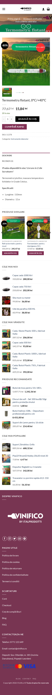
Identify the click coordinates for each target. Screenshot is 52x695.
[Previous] (6, 61)
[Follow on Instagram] (9, 538)
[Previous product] (28, 26)
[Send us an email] (19, 538)
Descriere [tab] (7, 155)
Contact (26, 679)
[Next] (45, 61)
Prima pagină (14, 18)
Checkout (6, 605)
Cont (4, 598)
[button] (3, 9)
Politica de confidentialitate (15, 574)
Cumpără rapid (14, 126)
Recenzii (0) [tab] (7, 161)
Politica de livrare (10, 555)
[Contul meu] (43, 9)
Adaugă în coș (27, 119)
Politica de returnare (12, 568)
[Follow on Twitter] (14, 538)
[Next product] (23, 26)
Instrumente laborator (26, 21)
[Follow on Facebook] (4, 538)
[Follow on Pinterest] (24, 538)
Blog (4, 618)
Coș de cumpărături (11, 611)
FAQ (4, 624)
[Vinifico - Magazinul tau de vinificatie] (26, 9)
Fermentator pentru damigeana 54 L (36, 244)
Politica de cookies (11, 562)
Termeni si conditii (10, 581)
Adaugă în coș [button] (10, 253)
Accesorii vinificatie (32, 18)
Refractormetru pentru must (12, 244)
